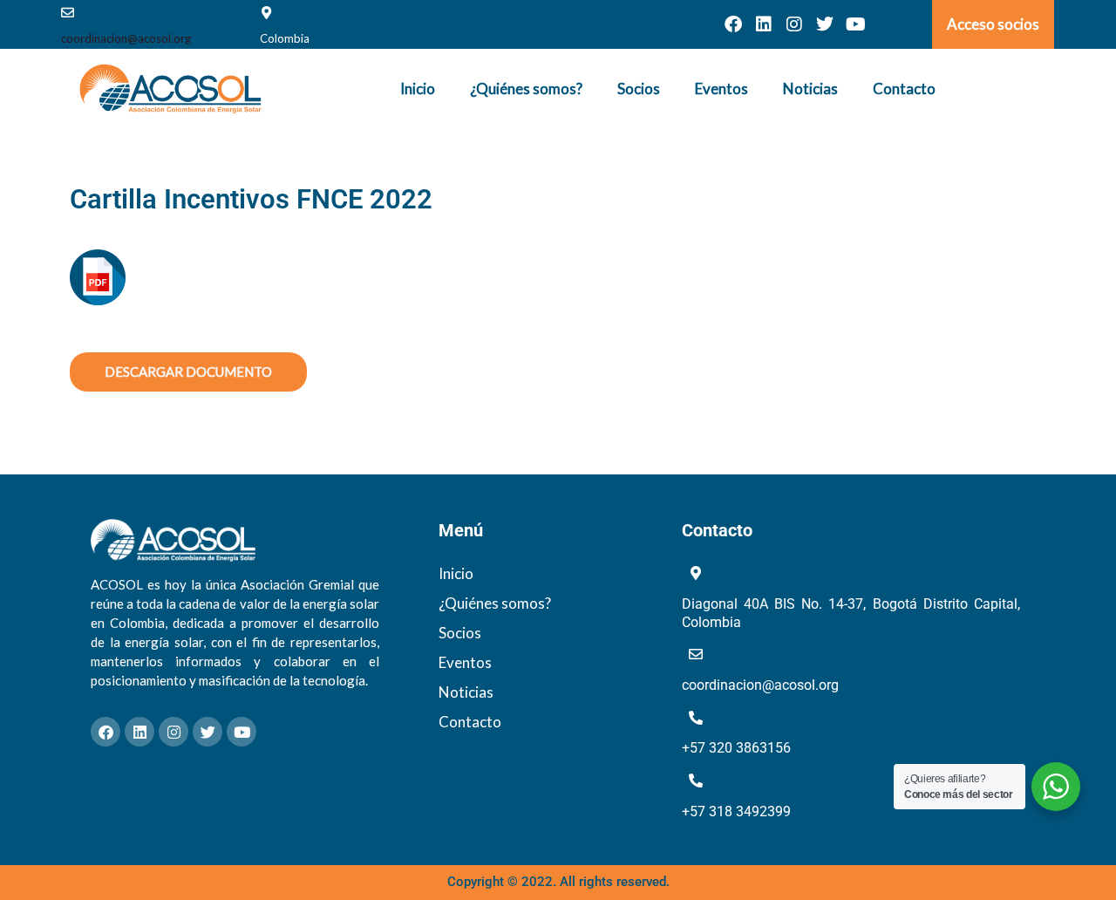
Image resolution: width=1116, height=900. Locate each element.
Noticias (810, 88)
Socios (638, 88)
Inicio (417, 88)
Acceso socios (993, 24)
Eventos (721, 88)
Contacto (904, 88)
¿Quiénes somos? (526, 88)
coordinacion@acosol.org (126, 38)
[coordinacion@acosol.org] (67, 12)
